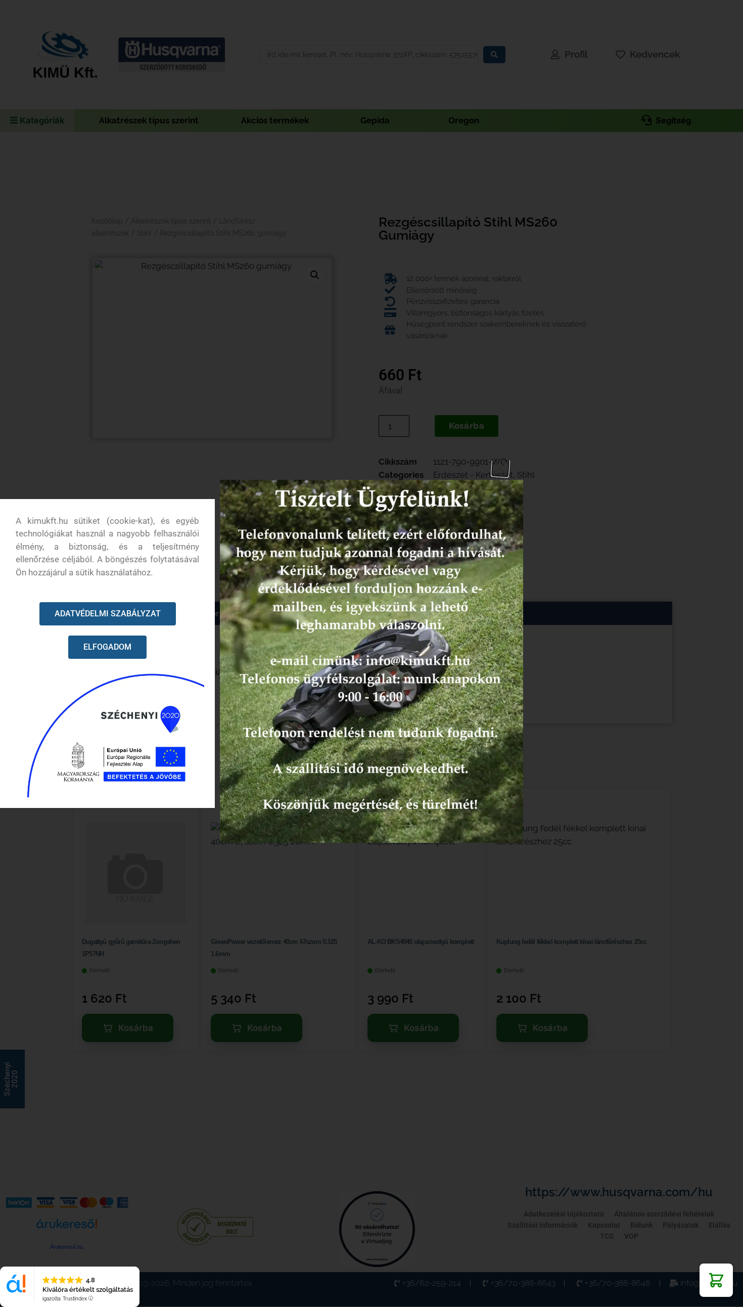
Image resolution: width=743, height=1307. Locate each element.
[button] (716, 1280)
